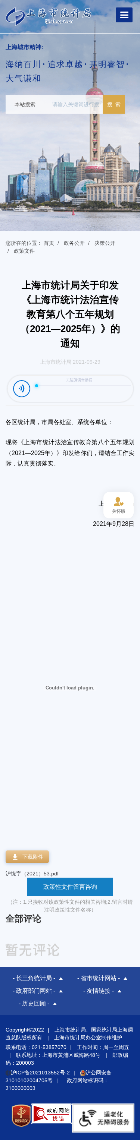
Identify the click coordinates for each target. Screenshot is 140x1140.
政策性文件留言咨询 (70, 887)
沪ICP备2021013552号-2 (40, 1073)
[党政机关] (21, 1118)
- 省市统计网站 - (98, 978)
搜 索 (114, 104)
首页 (49, 243)
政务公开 (74, 243)
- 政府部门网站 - (34, 991)
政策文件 (24, 251)
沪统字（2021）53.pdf (32, 874)
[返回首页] (48, 16)
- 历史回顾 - (34, 1003)
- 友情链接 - (98, 991)
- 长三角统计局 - (34, 978)
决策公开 (104, 243)
